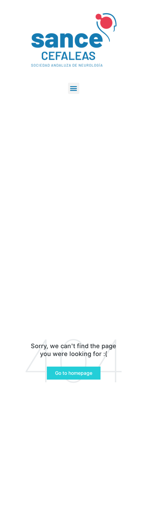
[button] (73, 88)
